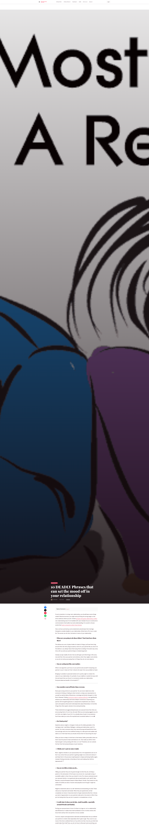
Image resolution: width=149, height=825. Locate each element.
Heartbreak (74, 1)
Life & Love (85, 1)
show (68, 609)
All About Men (58, 1)
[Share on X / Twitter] (45, 610)
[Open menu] (39, 2)
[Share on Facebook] (45, 607)
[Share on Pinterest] (45, 613)
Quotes (90, 1)
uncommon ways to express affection (78, 697)
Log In (108, 1)
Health (80, 1)
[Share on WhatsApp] (45, 616)
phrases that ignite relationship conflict (86, 618)
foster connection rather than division (71, 625)
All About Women (67, 1)
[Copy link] (45, 618)
